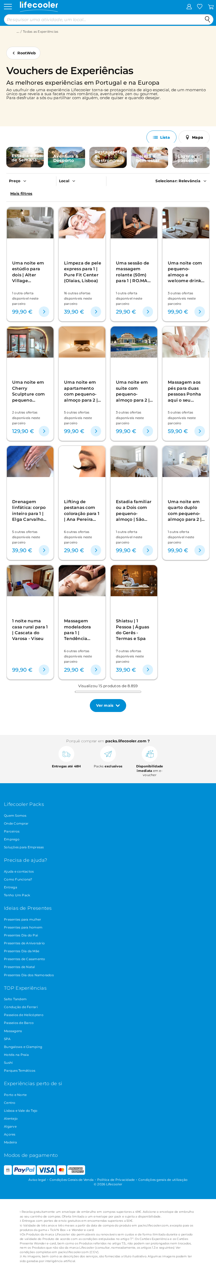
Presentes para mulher (22, 919)
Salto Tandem (15, 999)
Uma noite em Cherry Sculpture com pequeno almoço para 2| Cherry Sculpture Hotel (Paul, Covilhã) (29, 391)
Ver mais (104, 705)
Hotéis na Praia (16, 1055)
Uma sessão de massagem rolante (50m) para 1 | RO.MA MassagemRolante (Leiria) (134, 272)
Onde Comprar (16, 823)
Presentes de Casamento (24, 959)
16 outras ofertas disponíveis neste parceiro (78, 298)
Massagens (13, 1031)
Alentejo (11, 1118)
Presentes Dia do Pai (21, 935)
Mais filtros (21, 193)
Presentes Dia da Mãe (21, 951)
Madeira (10, 1142)
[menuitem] (31, 181)
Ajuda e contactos (19, 871)
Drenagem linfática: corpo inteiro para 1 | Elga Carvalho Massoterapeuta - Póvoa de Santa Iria (30, 510)
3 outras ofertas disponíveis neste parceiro (182, 298)
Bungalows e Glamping (23, 1047)
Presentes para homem (23, 927)
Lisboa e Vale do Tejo (20, 1111)
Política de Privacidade (116, 1180)
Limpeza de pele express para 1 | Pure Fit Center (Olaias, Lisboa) (82, 271)
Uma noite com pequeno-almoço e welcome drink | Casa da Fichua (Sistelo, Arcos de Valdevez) (186, 272)
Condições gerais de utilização (163, 1180)
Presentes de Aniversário (24, 943)
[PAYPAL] (24, 1174)
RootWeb (26, 53)
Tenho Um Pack (17, 895)
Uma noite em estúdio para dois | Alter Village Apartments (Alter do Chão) (29, 272)
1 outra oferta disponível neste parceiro (25, 298)
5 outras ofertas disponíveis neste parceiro (78, 417)
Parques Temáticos (19, 1070)
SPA (7, 1039)
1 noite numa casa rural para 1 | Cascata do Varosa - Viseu (30, 629)
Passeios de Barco (19, 1023)
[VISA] (46, 1174)
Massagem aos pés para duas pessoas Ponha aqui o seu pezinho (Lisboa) (186, 391)
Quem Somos (15, 815)
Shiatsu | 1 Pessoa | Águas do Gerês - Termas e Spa (132, 629)
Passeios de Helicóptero (23, 1015)
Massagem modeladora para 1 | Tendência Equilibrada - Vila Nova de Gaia (78, 630)
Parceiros (11, 831)
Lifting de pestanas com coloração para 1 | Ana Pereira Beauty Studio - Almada (81, 510)
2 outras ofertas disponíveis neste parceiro (26, 417)
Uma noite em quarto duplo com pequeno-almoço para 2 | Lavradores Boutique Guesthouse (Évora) (185, 510)
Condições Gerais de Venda (72, 1180)
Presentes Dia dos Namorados (29, 975)
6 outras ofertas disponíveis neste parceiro (78, 537)
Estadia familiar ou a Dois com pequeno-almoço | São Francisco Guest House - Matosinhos (133, 510)
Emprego (11, 839)
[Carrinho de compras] (211, 6)
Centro (10, 1103)
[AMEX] (76, 1174)
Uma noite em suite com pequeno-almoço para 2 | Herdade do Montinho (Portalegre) (133, 391)
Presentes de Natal (19, 967)
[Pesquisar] (207, 19)
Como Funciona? (18, 879)
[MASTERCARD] (61, 1174)
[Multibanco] (8, 1174)
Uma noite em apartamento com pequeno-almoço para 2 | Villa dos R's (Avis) (81, 391)
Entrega (10, 887)
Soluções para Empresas (24, 847)
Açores (10, 1134)
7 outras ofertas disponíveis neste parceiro (130, 656)
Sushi (8, 1063)
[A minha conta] (189, 6)
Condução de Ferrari (21, 1007)
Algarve (10, 1126)
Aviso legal (37, 1180)
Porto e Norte (15, 1095)
